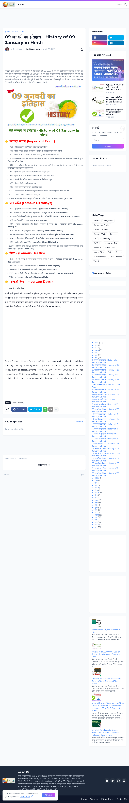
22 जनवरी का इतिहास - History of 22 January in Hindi (105, 400)
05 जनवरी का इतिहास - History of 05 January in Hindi (105, 464)
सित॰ (96, 502)
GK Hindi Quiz (106, 239)
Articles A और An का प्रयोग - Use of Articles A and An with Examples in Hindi (114, 87)
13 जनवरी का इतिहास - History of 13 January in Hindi (105, 439)
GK (94, 239)
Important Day (111, 243)
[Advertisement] (48, 17)
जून (96, 345)
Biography (108, 221)
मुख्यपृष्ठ (7, 31)
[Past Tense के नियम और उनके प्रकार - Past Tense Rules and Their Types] (98, 100)
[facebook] (100, 37)
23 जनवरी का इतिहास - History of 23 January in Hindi (105, 395)
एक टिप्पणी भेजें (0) (44, 465)
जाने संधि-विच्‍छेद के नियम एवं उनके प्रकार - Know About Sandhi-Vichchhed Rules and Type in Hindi (105, 732)
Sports (118, 252)
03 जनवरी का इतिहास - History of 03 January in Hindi (105, 474)
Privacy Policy (107, 799)
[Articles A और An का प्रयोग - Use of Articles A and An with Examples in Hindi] (98, 88)
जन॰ (96, 357)
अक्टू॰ (96, 500)
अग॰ (96, 505)
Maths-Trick (98, 252)
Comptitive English (101, 225)
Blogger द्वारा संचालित (102, 273)
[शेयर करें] (81, 49)
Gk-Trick (97, 243)
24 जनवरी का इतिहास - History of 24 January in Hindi (105, 390)
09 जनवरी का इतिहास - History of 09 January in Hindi (105, 449)
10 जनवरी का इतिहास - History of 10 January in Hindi (105, 445)
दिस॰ (96, 480)
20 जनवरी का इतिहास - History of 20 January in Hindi (105, 410)
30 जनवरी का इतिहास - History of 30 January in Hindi (105, 366)
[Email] (50, 409)
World (96, 261)
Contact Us (121, 799)
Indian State (110, 248)
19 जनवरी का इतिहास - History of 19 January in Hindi (105, 415)
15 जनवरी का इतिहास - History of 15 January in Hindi (105, 435)
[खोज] (124, 4)
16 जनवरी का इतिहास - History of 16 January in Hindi (105, 430)
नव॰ (96, 483)
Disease (113, 234)
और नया (6, 475)
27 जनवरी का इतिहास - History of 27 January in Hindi (105, 381)
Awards (96, 221)
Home (21, 4)
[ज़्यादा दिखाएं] (56, 409)
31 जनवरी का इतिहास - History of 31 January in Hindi (105, 361)
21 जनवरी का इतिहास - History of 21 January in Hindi (105, 405)
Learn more (25, 796)
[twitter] (116, 37)
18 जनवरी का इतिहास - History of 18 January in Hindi (105, 420)
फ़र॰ (96, 355)
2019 (97, 488)
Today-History (18, 31)
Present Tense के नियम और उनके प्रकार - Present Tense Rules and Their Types (107, 681)
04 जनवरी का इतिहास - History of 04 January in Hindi (105, 469)
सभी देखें (78, 422)
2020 (97, 478)
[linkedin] (116, 43)
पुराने (82, 475)
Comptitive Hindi (100, 230)
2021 (97, 343)
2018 (97, 493)
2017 (97, 525)
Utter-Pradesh (116, 257)
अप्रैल (97, 350)
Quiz (110, 252)
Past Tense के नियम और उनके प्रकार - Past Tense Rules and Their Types (114, 99)
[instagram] (100, 43)
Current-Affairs (99, 234)
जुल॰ (96, 507)
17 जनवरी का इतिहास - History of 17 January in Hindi (105, 425)
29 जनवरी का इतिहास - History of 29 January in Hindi (105, 371)
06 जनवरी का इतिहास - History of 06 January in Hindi (105, 459)
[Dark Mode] (120, 4)
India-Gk (97, 248)
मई (95, 348)
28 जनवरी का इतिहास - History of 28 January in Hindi (105, 376)
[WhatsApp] (45, 409)
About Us (94, 799)
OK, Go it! (49, 795)
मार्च (96, 353)
